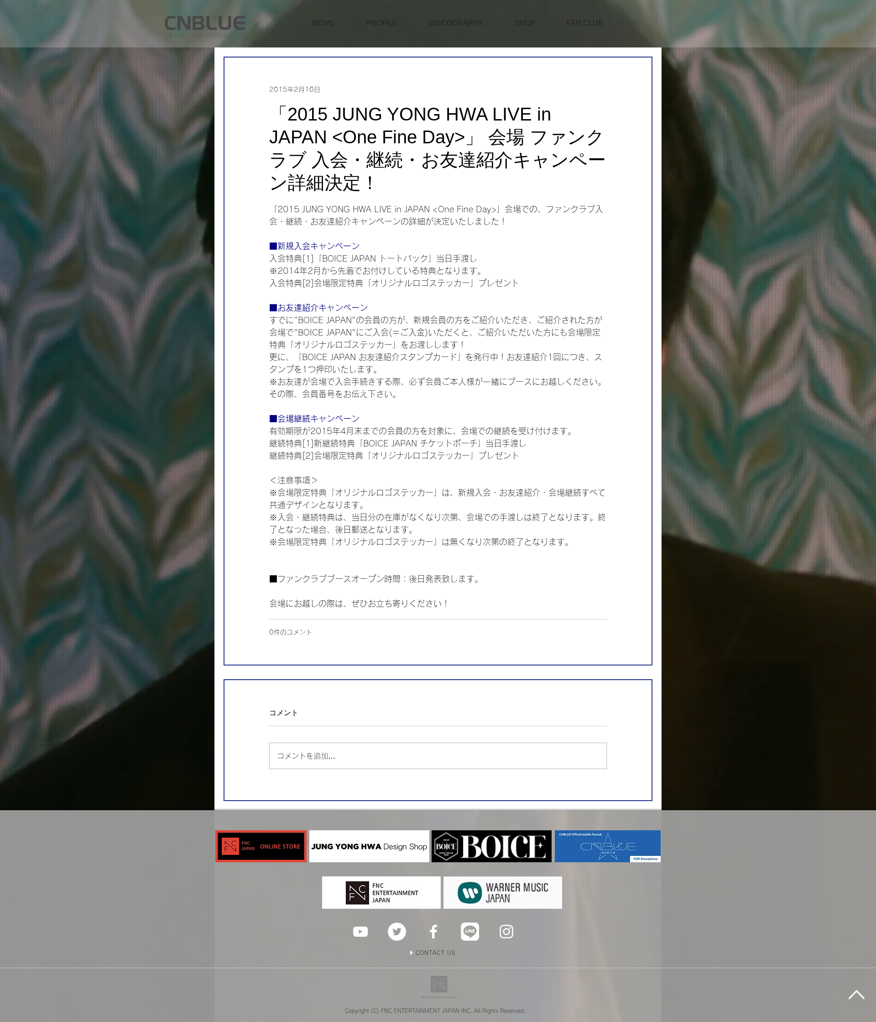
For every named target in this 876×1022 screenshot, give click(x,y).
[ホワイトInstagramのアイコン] (506, 931)
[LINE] (470, 931)
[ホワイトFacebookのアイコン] (433, 931)
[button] (525, 23)
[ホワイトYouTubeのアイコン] (360, 931)
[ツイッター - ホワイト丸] (397, 931)
